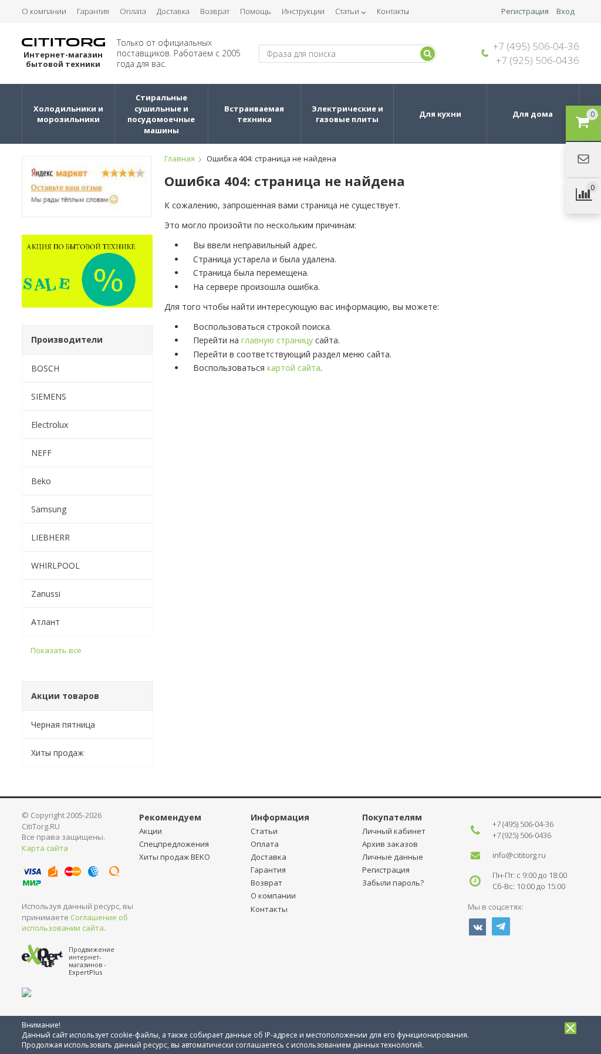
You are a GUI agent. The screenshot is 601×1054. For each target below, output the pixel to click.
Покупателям (392, 817)
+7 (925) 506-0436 (537, 60)
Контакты (393, 11)
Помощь (255, 11)
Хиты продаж (57, 752)
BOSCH (45, 368)
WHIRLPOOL (55, 565)
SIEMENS (48, 396)
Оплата (133, 11)
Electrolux (49, 424)
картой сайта (293, 367)
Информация (280, 817)
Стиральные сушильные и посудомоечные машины (162, 114)
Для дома (532, 114)
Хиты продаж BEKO (174, 857)
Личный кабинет (394, 831)
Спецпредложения (174, 844)
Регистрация (525, 11)
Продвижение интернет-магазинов (91, 957)
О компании (44, 11)
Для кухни (440, 114)
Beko (41, 481)
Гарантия (93, 11)
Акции (150, 831)
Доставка (173, 11)
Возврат (214, 11)
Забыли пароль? (393, 882)
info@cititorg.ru (519, 855)
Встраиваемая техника (255, 114)
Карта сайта (45, 848)
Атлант (45, 621)
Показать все (56, 650)
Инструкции (303, 11)
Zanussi (45, 593)
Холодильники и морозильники (69, 114)
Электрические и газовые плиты (348, 114)
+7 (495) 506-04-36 (536, 46)
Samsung (48, 509)
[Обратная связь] (583, 159)
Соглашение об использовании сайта (75, 923)
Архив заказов (390, 844)
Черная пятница (63, 724)
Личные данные (392, 857)
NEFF (41, 452)
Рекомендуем (170, 817)
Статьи (347, 11)
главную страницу (277, 340)
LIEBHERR (50, 537)
